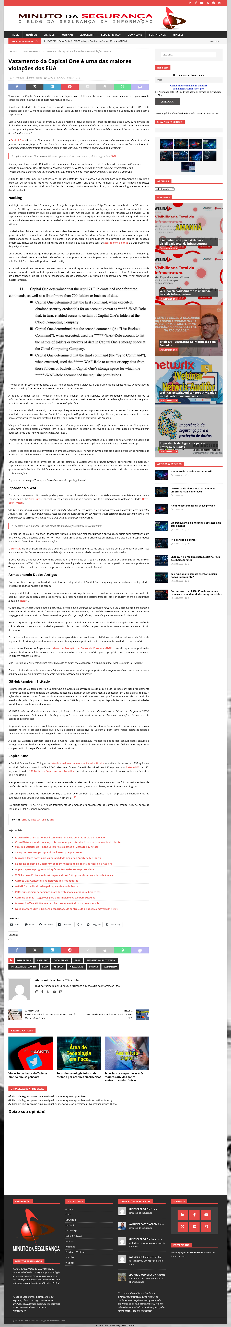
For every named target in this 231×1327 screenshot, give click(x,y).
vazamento (110, 966)
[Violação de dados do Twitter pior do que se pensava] (30, 1053)
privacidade (76, 966)
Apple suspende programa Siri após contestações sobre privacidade (54, 869)
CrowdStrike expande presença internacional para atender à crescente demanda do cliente (68, 842)
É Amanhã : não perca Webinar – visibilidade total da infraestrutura (183, 241)
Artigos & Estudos (169, 464)
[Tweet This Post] (35, 87)
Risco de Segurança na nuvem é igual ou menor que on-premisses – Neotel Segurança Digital (64, 1104)
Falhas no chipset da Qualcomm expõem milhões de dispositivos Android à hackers (63, 863)
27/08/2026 (178, 529)
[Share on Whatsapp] (122, 87)
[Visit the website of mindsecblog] (36, 991)
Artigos (49, 34)
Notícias (31, 34)
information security (23, 966)
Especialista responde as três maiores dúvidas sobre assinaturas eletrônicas (124, 1077)
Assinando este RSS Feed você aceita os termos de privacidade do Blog (188, 94)
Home (15, 34)
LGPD (45, 966)
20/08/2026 (178, 598)
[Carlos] (122, 1261)
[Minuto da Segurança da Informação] (99, 29)
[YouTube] (202, 3)
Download (135, 34)
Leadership (87, 34)
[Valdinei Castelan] (122, 1228)
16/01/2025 (167, 451)
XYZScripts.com (128, 1325)
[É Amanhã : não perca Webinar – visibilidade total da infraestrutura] (189, 228)
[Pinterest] (214, 3)
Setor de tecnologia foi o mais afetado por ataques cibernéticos (79, 1075)
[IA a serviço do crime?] (166, 156)
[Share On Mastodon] (140, 87)
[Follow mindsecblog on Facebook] (41, 991)
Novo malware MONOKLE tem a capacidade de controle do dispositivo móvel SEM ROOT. (66, 908)
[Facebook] (196, 3)
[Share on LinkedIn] (52, 87)
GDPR (77, 960)
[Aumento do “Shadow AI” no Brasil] (166, 144)
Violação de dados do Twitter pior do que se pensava (27, 1075)
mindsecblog (35, 77)
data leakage (61, 960)
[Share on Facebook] (17, 87)
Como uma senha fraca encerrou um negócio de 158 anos (147, 1243)
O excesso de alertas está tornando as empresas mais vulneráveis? (193, 490)
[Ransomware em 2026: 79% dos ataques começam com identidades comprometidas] (161, 595)
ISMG (24, 819)
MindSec (178, 34)
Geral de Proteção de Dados (70, 648)
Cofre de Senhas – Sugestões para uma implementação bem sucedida (55, 897)
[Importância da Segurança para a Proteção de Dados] (189, 432)
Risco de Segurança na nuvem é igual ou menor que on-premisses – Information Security (61, 1100)
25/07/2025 (167, 400)
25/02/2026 (167, 248)
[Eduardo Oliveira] (122, 1279)
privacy (93, 966)
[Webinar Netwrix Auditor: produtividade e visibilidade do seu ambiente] (189, 381)
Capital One (17, 140)
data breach (24, 960)
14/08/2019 (18, 77)
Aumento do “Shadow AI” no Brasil (191, 471)
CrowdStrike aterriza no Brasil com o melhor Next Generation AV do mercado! (60, 837)
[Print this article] (105, 87)
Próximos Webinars (75, 1252)
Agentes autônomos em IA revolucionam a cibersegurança (147, 1278)
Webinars (163, 197)
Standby (69, 1257)
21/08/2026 (178, 581)
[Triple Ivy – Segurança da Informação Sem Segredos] (189, 330)
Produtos (70, 1246)
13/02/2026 (167, 299)
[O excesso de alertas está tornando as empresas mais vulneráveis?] (181, 144)
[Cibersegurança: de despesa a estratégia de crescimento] (209, 144)
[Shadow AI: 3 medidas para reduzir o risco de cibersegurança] (181, 156)
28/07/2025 (167, 350)
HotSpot (69, 1225)
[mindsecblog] (122, 1213)
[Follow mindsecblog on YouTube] (53, 991)
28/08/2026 (178, 475)
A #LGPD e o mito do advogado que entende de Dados (46, 886)
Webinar (67, 34)
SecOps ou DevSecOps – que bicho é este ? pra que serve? (48, 852)
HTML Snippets (102, 1325)
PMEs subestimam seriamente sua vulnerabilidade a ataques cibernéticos (57, 892)
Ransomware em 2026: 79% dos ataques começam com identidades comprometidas (196, 592)
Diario (68, 1214)
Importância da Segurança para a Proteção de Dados (182, 445)
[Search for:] (188, 55)
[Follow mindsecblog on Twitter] (47, 991)
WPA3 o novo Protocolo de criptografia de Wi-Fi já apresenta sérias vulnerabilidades (64, 875)
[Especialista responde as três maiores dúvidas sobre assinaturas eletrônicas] (127, 1053)
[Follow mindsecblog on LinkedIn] (59, 991)
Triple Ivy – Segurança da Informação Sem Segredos (188, 343)
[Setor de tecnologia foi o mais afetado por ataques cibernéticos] (79, 1053)
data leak (42, 960)
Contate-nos (157, 34)
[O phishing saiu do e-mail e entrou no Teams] (188, 167)
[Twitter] (208, 3)
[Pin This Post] (70, 87)
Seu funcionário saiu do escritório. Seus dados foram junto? (194, 575)
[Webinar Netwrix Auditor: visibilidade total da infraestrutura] (189, 279)
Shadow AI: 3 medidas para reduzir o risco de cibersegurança (195, 558)
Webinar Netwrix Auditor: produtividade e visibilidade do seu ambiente (188, 394)
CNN (113, 156)
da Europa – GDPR (100, 648)
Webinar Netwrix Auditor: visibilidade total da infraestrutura (185, 292)
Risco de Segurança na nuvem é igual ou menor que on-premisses (49, 1096)
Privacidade (181, 113)
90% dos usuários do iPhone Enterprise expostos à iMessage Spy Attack (56, 846)
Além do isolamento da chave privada (193, 505)
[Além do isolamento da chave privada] (195, 144)
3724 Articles (72, 980)
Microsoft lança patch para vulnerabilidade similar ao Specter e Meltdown (58, 858)
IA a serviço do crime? (184, 539)
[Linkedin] (190, 3)
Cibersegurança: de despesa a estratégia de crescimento (196, 524)
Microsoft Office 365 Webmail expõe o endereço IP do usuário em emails (57, 903)
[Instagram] (220, 3)
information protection (100, 960)
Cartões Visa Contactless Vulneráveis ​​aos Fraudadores (46, 880)
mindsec (58, 966)
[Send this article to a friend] (87, 87)
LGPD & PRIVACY (111, 34)
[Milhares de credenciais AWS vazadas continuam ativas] (209, 156)
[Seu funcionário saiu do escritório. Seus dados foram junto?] (161, 577)
